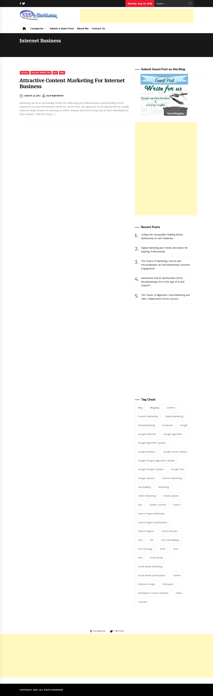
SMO (62, 72)
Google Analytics (147, 451)
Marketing (163, 487)
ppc (140, 504)
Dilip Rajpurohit (55, 95)
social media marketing (150, 566)
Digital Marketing (174, 416)
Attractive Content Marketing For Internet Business (72, 83)
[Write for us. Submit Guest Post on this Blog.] (164, 94)
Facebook (167, 425)
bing (140, 407)
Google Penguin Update (151, 469)
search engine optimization (152, 522)
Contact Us (98, 28)
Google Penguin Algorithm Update (156, 460)
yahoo (178, 592)
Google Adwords (147, 434)
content (171, 407)
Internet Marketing (172, 478)
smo (140, 557)
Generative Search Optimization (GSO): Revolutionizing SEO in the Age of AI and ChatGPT (162, 281)
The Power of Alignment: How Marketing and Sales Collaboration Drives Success (165, 296)
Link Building (144, 487)
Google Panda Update (175, 451)
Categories (37, 28)
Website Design (146, 584)
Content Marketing (148, 416)
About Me (83, 28)
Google (25, 72)
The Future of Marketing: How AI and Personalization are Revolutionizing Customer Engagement (165, 264)
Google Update (146, 478)
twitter (177, 575)
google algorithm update (152, 442)
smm (175, 548)
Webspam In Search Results (153, 592)
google (184, 425)
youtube (142, 601)
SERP (163, 548)
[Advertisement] (137, 16)
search (176, 504)
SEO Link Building (170, 539)
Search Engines (146, 531)
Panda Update (171, 495)
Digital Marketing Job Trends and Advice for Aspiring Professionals (164, 249)
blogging (154, 407)
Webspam (167, 584)
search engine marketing (151, 513)
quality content (157, 504)
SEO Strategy (145, 548)
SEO (55, 72)
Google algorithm (172, 434)
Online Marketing (41, 72)
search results (169, 531)
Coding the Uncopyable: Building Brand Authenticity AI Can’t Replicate (161, 236)
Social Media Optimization (152, 575)
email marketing (146, 425)
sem (140, 539)
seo (152, 539)
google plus (177, 469)
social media (156, 557)
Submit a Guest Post (62, 28)
